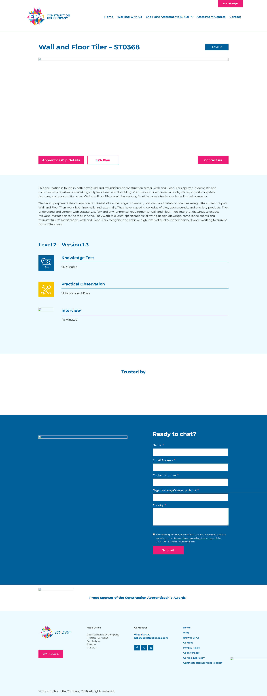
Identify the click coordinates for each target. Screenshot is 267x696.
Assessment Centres (211, 17)
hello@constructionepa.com (151, 637)
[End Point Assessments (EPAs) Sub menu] (192, 16)
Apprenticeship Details (61, 160)
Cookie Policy (191, 652)
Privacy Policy (191, 647)
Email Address (163, 460)
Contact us (213, 160)
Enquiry (158, 505)
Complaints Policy (194, 657)
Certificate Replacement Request (202, 662)
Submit (168, 550)
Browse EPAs (191, 637)
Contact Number (164, 475)
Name (157, 445)
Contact (235, 17)
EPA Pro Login (230, 3)
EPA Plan (102, 160)
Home (108, 17)
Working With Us (129, 17)
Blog (186, 632)
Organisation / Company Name (174, 490)
